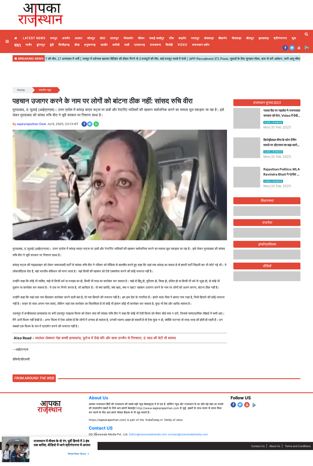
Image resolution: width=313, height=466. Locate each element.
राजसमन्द (155, 44)
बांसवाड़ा (209, 38)
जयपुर (53, 38)
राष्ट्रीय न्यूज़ (45, 90)
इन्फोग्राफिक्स (267, 320)
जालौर (104, 44)
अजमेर (66, 38)
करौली (116, 44)
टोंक (171, 38)
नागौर (29, 44)
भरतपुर (195, 38)
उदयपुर (114, 38)
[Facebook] (285, 47)
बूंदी (52, 44)
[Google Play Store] (306, 47)
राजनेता (267, 299)
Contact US (101, 428)
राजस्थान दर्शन (201, 44)
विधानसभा (266, 200)
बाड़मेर (182, 38)
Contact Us (258, 446)
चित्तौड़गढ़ (64, 44)
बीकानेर (222, 38)
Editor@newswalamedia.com (148, 434)
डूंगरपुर (41, 44)
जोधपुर (91, 38)
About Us (98, 397)
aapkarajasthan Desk (31, 124)
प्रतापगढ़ (139, 44)
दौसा (77, 44)
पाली (126, 44)
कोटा (102, 38)
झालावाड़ (264, 38)
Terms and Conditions (298, 446)
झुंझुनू (17, 44)
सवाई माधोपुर (156, 38)
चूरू (294, 38)
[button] (8, 41)
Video (182, 44)
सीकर (141, 38)
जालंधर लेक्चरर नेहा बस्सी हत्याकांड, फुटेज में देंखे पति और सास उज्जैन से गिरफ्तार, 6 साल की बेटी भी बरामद (105, 338)
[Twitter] (292, 47)
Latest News (34, 38)
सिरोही (169, 44)
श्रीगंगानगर (280, 38)
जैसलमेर (128, 38)
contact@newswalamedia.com (188, 434)
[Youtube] (299, 47)
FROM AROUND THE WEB (34, 378)
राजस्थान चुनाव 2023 (267, 103)
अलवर (78, 38)
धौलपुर (250, 38)
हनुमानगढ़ (90, 44)
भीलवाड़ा (236, 38)
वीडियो (267, 342)
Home (16, 38)
